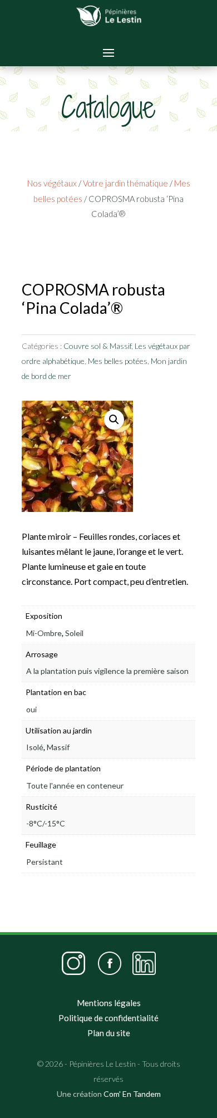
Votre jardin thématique (125, 183)
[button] (114, 420)
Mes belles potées (117, 361)
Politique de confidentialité (108, 1018)
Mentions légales (109, 1003)
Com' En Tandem (132, 1094)
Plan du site (108, 1033)
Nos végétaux (52, 183)
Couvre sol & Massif (97, 346)
